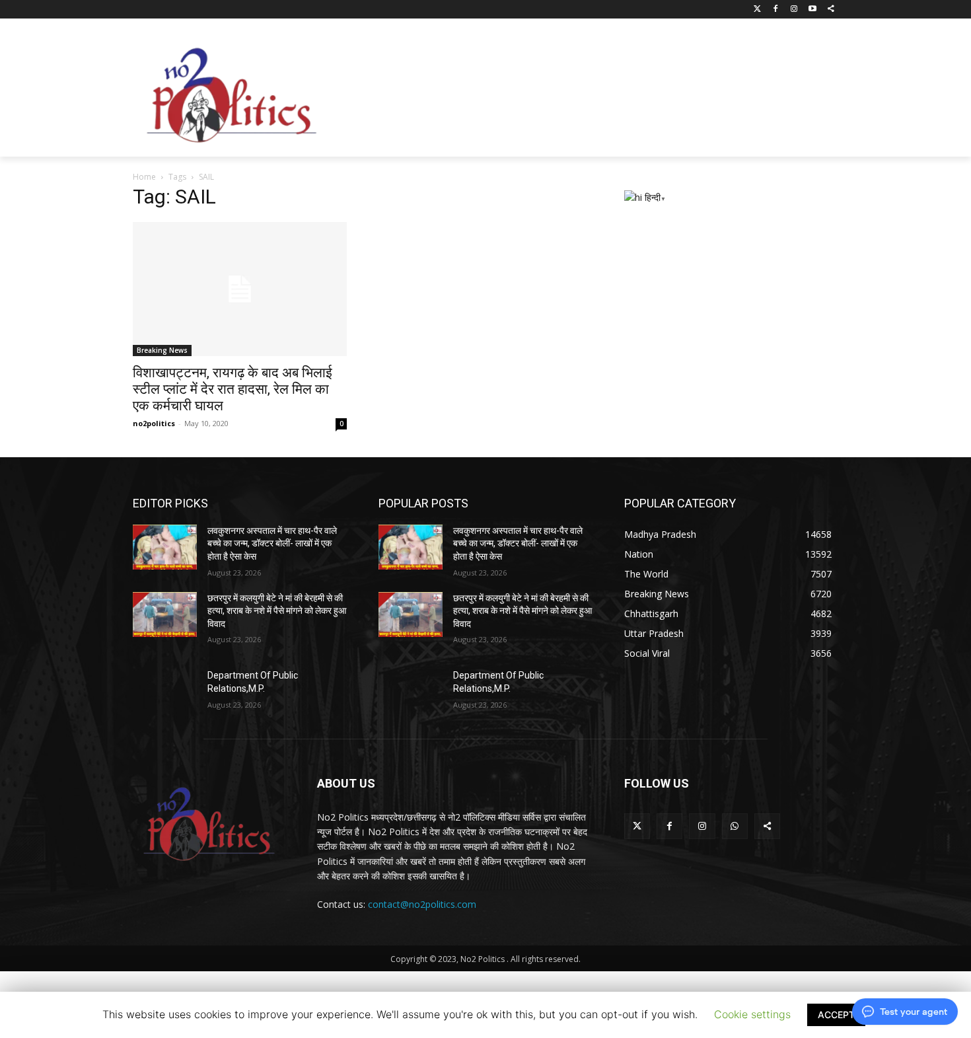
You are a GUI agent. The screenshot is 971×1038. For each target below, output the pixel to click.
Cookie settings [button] (752, 1014)
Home (144, 176)
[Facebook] (775, 9)
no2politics (154, 423)
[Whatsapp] (735, 826)
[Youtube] (812, 9)
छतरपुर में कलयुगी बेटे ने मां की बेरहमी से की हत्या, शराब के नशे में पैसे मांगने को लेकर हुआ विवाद (276, 611)
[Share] (830, 9)
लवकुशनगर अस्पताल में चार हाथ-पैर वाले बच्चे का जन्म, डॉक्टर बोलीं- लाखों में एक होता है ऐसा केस (272, 543)
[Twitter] (757, 9)
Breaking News (162, 350)
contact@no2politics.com (422, 904)
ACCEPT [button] (836, 1014)
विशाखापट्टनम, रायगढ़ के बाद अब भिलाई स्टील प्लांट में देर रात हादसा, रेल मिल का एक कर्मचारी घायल (232, 389)
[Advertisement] (591, 92)
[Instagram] (794, 9)
